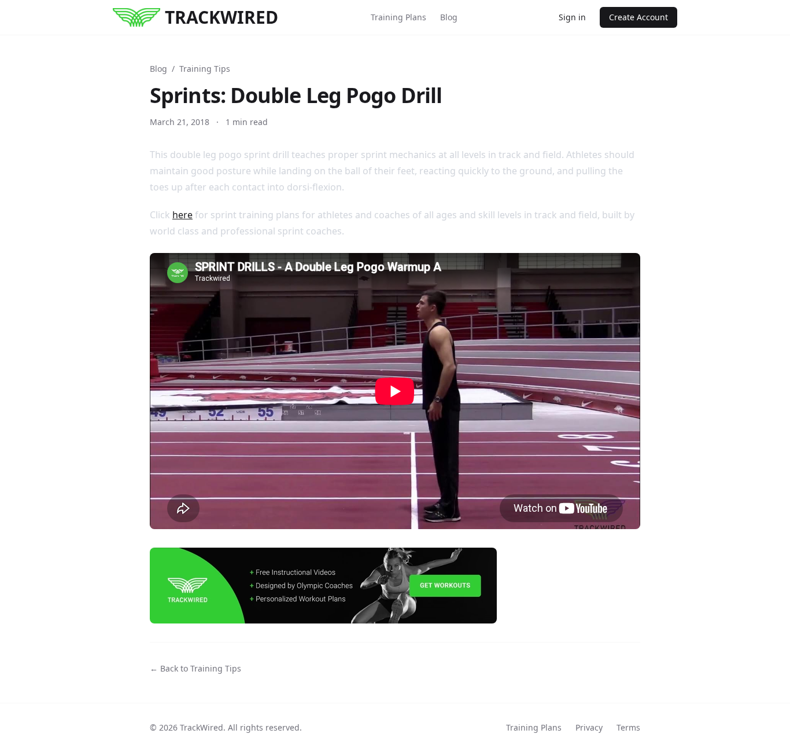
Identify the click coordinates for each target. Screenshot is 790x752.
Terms (628, 727)
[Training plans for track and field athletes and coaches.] (395, 585)
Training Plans (398, 17)
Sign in (572, 17)
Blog (448, 17)
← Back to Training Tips (195, 668)
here (182, 214)
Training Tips (204, 68)
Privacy (589, 727)
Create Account (638, 17)
